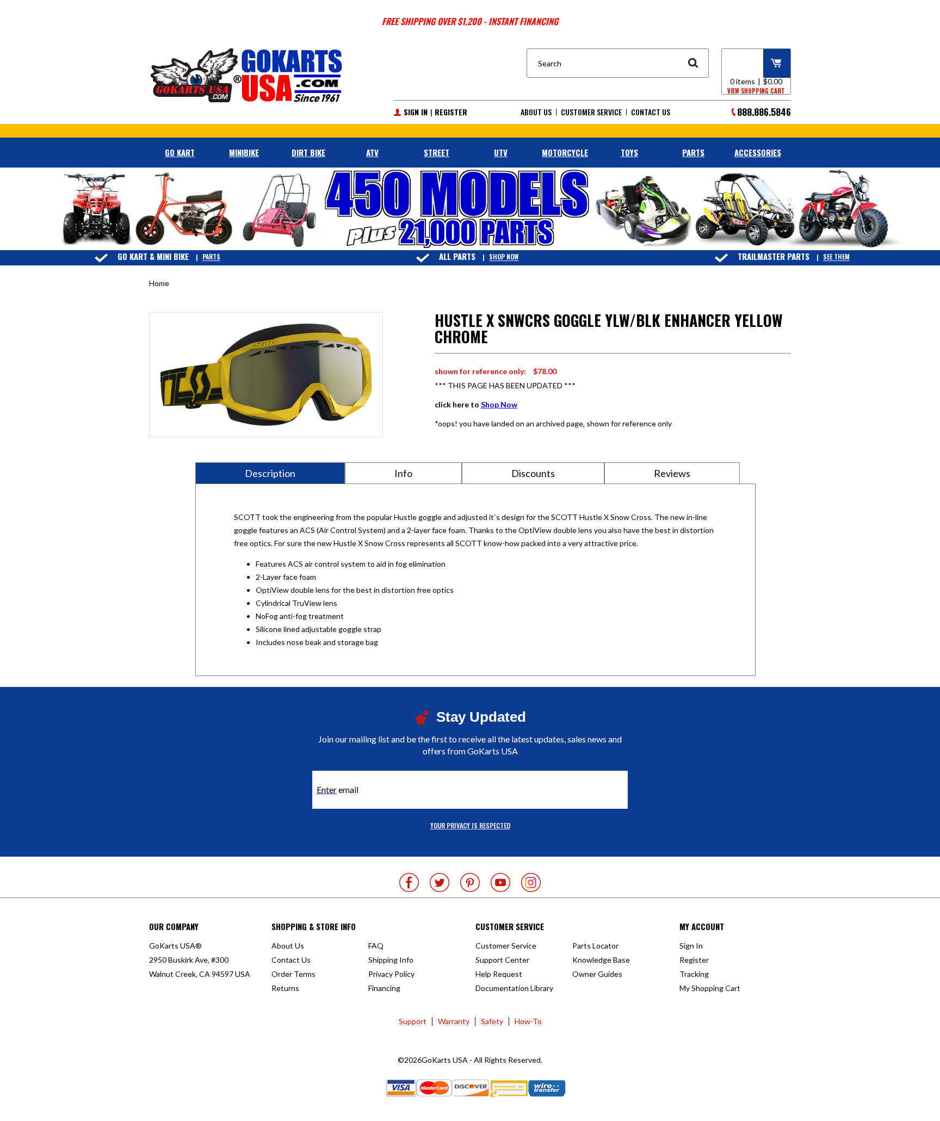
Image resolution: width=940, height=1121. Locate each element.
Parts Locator (595, 945)
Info (403, 473)
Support (412, 1021)
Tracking (694, 973)
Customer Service (591, 112)
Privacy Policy (391, 973)
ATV (372, 152)
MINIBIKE (244, 152)
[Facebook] (409, 882)
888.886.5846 (764, 112)
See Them (836, 257)
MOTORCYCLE (565, 152)
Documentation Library (514, 988)
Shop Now (503, 257)
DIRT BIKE (308, 152)
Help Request (498, 973)
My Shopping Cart (709, 988)
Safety (492, 1021)
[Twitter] (439, 882)
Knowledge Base (601, 959)
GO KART (180, 152)
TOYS (629, 152)
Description (270, 473)
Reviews (672, 473)
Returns (285, 988)
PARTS (693, 152)
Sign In (416, 112)
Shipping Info (390, 959)
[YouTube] (500, 882)
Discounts (533, 473)
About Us (536, 112)
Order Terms (293, 973)
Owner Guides (597, 973)
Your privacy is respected (470, 825)
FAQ (376, 945)
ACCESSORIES (757, 152)
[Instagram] (531, 882)
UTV (501, 152)
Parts (211, 257)
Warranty (453, 1021)
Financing (384, 988)
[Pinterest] (470, 882)
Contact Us (650, 112)
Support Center (502, 959)
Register (451, 112)
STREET (436, 152)
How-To (528, 1021)
